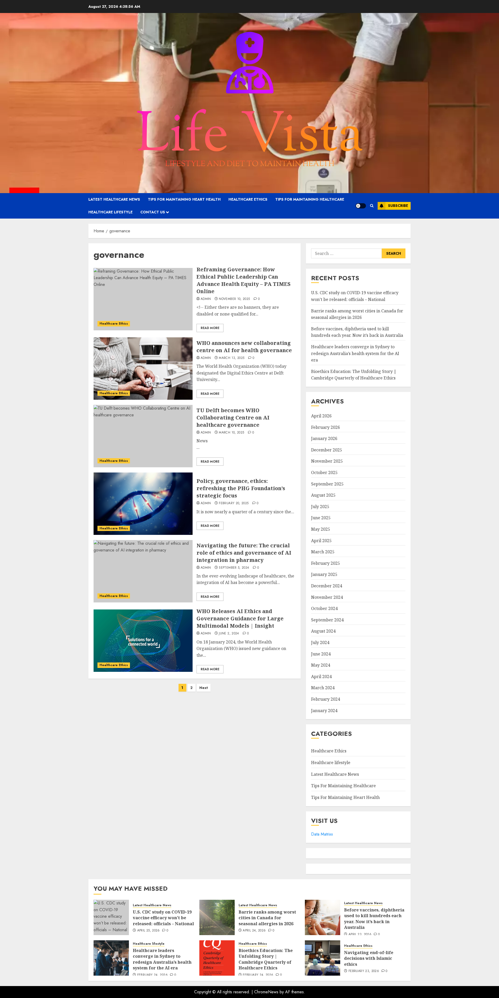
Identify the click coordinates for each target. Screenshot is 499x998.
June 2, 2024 (229, 634)
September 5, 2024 (234, 568)
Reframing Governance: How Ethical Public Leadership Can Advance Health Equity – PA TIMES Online (243, 280)
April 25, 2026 (148, 931)
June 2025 (321, 518)
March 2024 (322, 688)
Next (203, 687)
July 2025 (320, 506)
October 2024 (324, 608)
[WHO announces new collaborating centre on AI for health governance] (143, 368)
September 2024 (327, 620)
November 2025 (327, 461)
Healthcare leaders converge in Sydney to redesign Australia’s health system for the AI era (355, 353)
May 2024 (320, 665)
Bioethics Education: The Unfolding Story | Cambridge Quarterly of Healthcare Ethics (353, 375)
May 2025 (320, 529)
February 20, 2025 (233, 503)
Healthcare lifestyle (110, 212)
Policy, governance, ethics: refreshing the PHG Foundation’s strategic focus (240, 488)
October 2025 (324, 472)
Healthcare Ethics (247, 199)
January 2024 (324, 710)
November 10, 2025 (234, 299)
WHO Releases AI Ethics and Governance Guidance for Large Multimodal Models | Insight (240, 618)
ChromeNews (266, 992)
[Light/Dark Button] (361, 205)
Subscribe (398, 205)
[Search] (372, 206)
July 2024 (320, 642)
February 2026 (325, 427)
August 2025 (323, 495)
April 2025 (321, 540)
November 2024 (327, 597)
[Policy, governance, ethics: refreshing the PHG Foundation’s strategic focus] (143, 503)
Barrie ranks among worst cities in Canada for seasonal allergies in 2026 (267, 918)
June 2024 (321, 654)
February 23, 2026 (364, 971)
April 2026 (321, 416)
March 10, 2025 (231, 433)
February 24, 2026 (152, 975)
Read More (210, 328)
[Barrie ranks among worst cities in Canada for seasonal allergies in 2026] (217, 917)
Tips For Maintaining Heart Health (184, 199)
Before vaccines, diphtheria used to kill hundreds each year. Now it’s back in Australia (357, 332)
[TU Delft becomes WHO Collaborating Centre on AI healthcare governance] (143, 436)
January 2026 (324, 438)
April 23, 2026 (360, 935)
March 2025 (322, 552)
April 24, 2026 (254, 931)
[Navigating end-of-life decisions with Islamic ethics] (322, 958)
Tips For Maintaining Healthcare (309, 199)
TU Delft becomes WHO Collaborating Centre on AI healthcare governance (233, 417)
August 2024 (323, 631)
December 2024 (326, 586)
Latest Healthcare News (114, 199)
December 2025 (326, 450)
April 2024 (321, 676)
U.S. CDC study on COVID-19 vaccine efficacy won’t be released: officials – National (163, 918)
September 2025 (327, 484)
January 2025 (324, 574)
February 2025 (325, 563)
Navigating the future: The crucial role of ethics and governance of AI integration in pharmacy (243, 552)
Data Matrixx (322, 834)
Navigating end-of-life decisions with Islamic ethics (368, 958)
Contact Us (152, 212)
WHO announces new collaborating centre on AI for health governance (244, 346)
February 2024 (325, 699)
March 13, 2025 (231, 358)
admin (206, 299)
